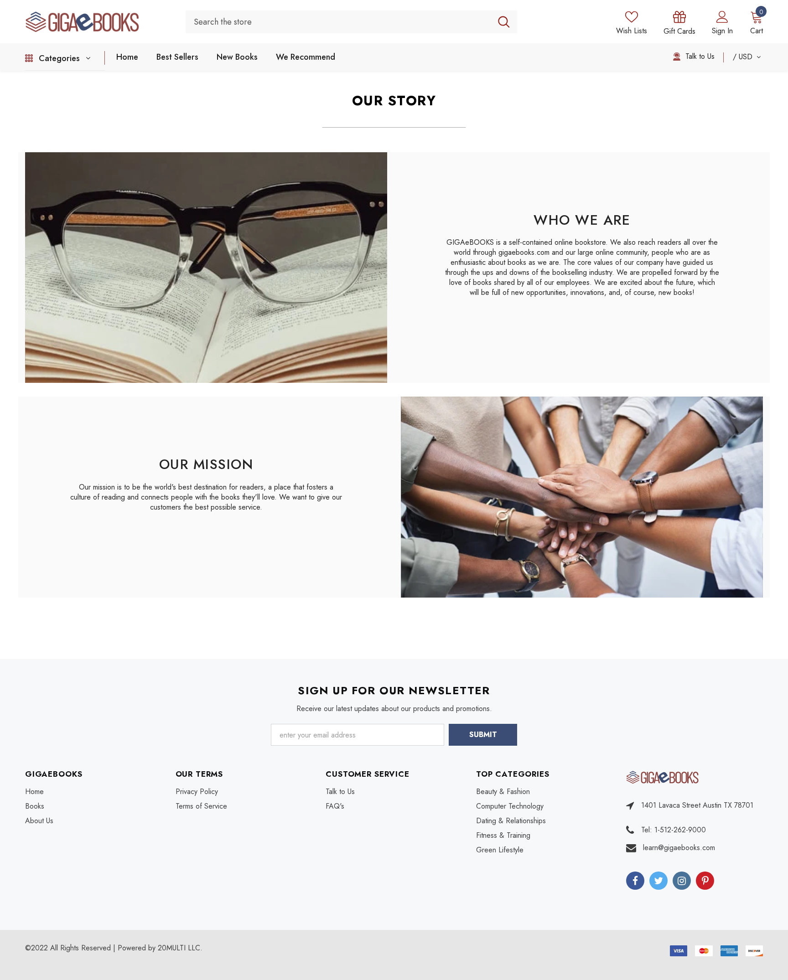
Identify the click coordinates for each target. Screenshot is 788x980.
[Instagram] (682, 881)
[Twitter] (658, 881)
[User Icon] (722, 16)
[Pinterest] (705, 881)
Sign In (722, 31)
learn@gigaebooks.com (679, 847)
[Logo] (98, 21)
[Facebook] (635, 881)
